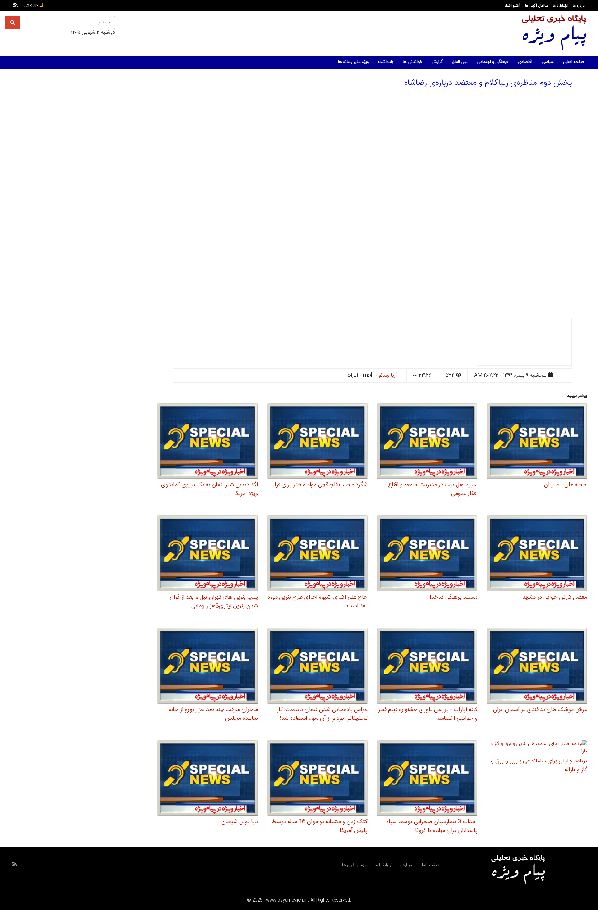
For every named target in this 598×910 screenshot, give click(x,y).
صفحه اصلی (573, 62)
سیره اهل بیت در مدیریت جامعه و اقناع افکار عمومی (432, 489)
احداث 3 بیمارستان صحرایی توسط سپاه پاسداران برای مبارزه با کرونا (431, 826)
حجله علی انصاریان (565, 485)
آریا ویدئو (388, 375)
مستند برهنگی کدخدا (453, 597)
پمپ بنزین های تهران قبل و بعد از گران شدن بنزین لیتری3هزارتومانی (214, 602)
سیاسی (548, 62)
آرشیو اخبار (512, 5)
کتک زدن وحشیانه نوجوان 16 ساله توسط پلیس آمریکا (320, 826)
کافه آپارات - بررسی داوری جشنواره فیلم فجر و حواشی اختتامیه (427, 714)
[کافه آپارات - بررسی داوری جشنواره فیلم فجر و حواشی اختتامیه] (427, 666)
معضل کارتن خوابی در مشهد (555, 597)
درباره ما (579, 5)
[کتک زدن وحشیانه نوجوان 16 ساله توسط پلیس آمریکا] (317, 779)
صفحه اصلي (428, 865)
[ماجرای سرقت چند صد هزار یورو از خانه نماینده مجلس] (207, 666)
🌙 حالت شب (33, 5)
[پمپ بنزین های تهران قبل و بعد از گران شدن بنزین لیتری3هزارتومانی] (207, 554)
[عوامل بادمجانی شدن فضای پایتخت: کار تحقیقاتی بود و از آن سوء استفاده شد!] (317, 666)
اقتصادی (525, 62)
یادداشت (385, 62)
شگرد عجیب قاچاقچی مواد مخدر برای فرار (320, 485)
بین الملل (459, 62)
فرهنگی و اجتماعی (492, 62)
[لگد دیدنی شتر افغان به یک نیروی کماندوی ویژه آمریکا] (207, 442)
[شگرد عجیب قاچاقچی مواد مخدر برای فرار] (317, 442)
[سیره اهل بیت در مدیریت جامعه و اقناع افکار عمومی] (427, 442)
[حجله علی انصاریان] (537, 442)
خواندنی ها (412, 62)
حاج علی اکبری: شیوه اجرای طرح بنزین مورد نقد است (317, 602)
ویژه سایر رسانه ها (353, 62)
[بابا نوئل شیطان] (207, 779)
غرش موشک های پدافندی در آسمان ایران (540, 709)
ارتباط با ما (560, 5)
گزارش (437, 62)
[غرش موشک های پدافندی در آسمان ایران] (537, 666)
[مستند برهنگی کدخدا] (427, 554)
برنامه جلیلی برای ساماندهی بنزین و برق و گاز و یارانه (539, 765)
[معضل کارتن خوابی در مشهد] (537, 554)
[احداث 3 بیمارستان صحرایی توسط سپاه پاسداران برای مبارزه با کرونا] (427, 779)
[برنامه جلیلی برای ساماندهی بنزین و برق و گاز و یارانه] (537, 748)
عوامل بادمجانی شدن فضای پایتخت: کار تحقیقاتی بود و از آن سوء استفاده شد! (322, 714)
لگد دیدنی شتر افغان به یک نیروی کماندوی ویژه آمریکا (209, 489)
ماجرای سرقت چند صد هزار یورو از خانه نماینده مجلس (213, 714)
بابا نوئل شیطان (239, 822)
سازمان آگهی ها (536, 5)
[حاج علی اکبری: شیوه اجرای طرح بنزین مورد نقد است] (317, 554)
